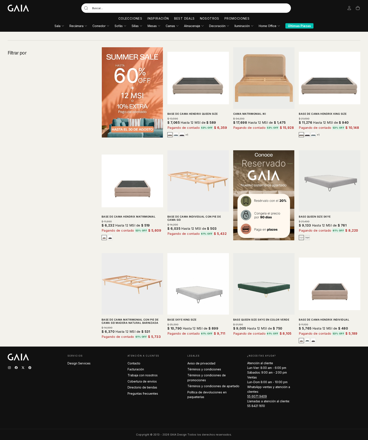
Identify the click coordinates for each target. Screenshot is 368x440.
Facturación (136, 369)
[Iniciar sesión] (349, 8)
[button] (186, 8)
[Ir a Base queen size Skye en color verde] (264, 284)
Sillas (135, 26)
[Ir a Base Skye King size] (198, 284)
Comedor (99, 26)
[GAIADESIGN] (18, 8)
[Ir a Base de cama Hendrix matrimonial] (132, 181)
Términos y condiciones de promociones (206, 377)
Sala (57, 26)
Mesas (152, 26)
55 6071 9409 (257, 396)
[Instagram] (9, 368)
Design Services (79, 363)
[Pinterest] (30, 368)
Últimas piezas (299, 26)
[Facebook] (16, 368)
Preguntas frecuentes (143, 393)
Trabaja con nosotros (143, 375)
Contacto (134, 363)
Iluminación (242, 26)
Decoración (217, 26)
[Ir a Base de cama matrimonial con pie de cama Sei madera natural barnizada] (132, 284)
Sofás (119, 26)
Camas (170, 26)
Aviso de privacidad (201, 363)
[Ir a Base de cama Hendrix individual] (329, 284)
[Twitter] (23, 368)
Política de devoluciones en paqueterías (207, 394)
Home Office (267, 26)
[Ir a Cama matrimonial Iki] (264, 78)
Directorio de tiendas (142, 387)
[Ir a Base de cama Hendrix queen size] (198, 78)
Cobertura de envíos (142, 381)
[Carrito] (357, 8)
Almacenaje (192, 26)
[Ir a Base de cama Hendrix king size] (329, 78)
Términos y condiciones (204, 369)
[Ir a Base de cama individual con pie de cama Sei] (198, 181)
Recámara (76, 26)
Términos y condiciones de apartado (213, 386)
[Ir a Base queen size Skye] (329, 181)
